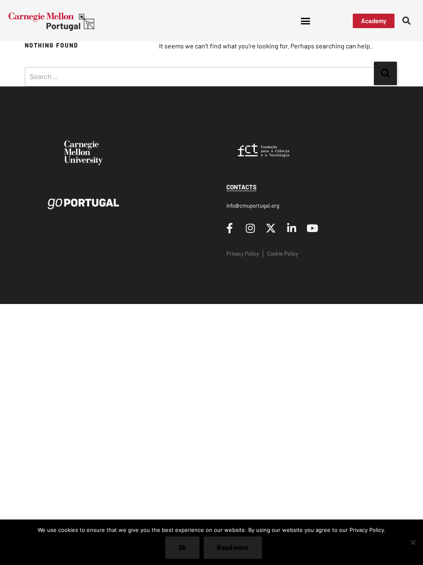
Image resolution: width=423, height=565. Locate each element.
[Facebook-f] (229, 228)
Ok (182, 547)
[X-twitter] (271, 228)
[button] (305, 21)
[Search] (385, 73)
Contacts (241, 187)
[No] (413, 542)
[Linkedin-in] (291, 228)
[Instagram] (250, 228)
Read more (233, 547)
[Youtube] (312, 228)
